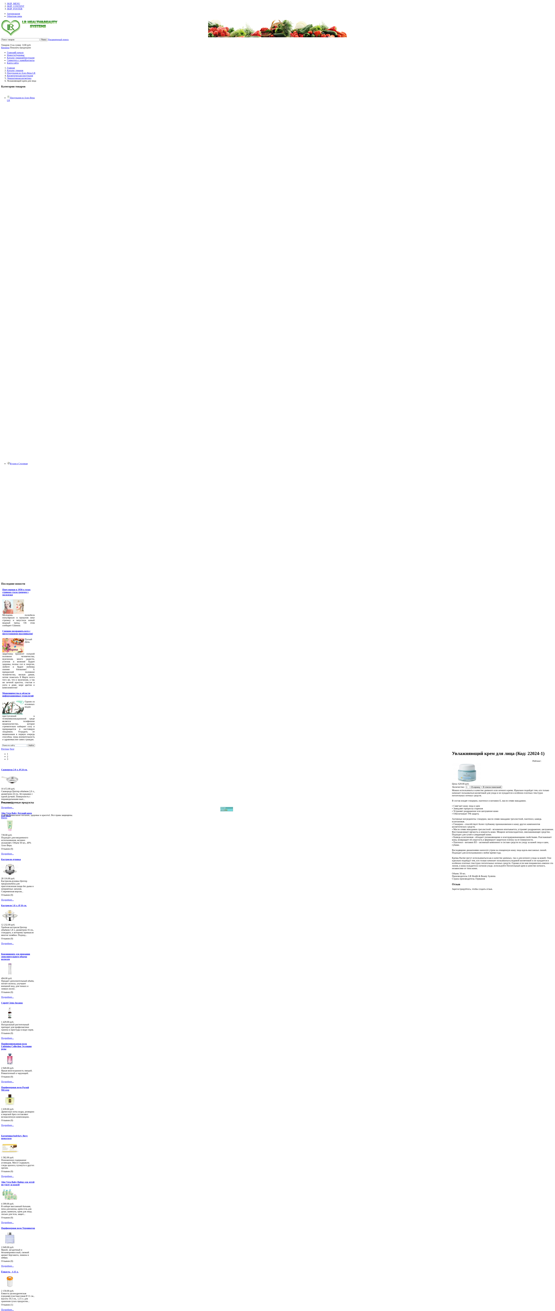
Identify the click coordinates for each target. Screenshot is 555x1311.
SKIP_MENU (13, 3)
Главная (11, 68)
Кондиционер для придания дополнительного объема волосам (15, 956)
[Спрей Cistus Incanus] (9, 1017)
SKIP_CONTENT (15, 6)
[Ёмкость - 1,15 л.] (9, 1286)
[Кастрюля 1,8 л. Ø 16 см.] (9, 920)
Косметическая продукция (20, 75)
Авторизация (13, 13)
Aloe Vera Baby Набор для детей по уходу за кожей (17, 1183)
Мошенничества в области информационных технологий (18, 694)
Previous (5, 749)
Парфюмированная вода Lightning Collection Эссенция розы (16, 1046)
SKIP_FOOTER (14, 9)
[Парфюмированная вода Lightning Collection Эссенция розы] (9, 1063)
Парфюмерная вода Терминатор (18, 1228)
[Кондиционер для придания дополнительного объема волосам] (9, 973)
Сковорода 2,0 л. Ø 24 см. (14, 769)
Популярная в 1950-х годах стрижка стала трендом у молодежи (16, 592)
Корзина (5, 47)
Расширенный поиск (58, 39)
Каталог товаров (15, 70)
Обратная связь (14, 16)
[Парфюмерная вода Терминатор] (9, 1242)
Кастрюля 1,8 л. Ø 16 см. (14, 905)
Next (12, 749)
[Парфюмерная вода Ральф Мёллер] (9, 1104)
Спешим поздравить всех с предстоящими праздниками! (17, 632)
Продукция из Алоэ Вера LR (21, 73)
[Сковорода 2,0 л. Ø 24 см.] (9, 784)
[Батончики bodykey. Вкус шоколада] (9, 1153)
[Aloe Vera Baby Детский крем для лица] (9, 830)
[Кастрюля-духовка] (9, 874)
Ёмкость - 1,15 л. (9, 1272)
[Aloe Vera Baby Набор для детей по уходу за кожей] (9, 1199)
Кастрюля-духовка (11, 859)
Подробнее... (7, 807)
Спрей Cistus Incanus (12, 1003)
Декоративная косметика (19, 78)
